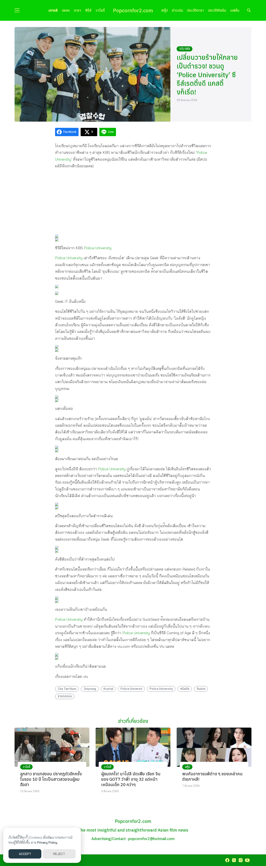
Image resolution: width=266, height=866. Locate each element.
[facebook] (227, 860)
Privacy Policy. (47, 842)
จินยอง (201, 689)
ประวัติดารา (195, 10)
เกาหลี (53, 10)
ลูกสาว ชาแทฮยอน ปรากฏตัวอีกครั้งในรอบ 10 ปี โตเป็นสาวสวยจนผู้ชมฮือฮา (51, 779)
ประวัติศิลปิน (217, 10)
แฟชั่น (234, 10)
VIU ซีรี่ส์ (184, 49)
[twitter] (234, 860)
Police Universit (131, 689)
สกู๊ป (164, 10)
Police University (97, 248)
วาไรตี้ (100, 10)
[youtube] (247, 860)
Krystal (108, 689)
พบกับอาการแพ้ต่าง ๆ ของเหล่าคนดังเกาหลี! (212, 776)
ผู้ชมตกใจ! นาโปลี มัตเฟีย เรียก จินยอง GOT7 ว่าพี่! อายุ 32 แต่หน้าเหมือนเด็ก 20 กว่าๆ (130, 779)
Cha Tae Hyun (67, 689)
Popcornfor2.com (133, 10)
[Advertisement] (133, 202)
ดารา (77, 10)
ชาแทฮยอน (65, 696)
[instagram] (240, 860)
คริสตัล (184, 689)
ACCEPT (25, 854)
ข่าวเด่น (177, 10)
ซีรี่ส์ (88, 10)
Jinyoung (90, 689)
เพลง (66, 10)
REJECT (59, 854)
